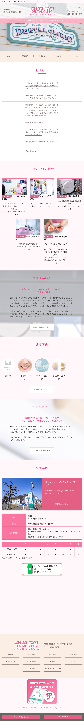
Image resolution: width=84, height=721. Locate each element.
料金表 (59, 56)
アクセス (76, 56)
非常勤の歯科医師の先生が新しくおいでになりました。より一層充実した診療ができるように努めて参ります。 (41, 132)
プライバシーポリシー (52, 668)
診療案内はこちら (42, 389)
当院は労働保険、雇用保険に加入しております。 (41, 143)
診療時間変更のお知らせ (34, 122)
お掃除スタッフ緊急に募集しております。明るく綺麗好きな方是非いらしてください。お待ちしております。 (41, 85)
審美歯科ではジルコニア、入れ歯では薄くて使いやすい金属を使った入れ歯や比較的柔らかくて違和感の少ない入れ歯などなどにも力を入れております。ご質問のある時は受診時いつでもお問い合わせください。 (41, 110)
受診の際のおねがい (32, 151)
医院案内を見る (62, 504)
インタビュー (10, 661)
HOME (8, 56)
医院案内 (25, 56)
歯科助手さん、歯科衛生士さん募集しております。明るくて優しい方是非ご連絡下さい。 (41, 97)
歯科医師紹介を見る (42, 327)
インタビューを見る (42, 450)
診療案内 (73, 654)
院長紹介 (42, 56)
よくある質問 (31, 661)
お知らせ (31, 668)
